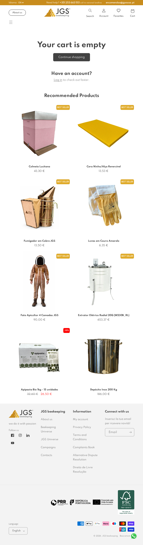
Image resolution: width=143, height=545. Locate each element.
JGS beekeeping (110, 536)
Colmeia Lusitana (39, 166)
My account (80, 419)
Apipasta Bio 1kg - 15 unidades (39, 389)
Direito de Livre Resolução (83, 469)
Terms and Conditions (80, 437)
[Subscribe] (130, 432)
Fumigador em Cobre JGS (39, 241)
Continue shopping (71, 57)
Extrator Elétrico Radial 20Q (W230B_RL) (103, 315)
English (16, 531)
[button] (90, 10)
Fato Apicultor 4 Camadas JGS (39, 315)
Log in (58, 80)
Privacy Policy (82, 427)
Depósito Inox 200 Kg (103, 389)
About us (17, 12)
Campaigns (48, 447)
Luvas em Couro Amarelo (103, 241)
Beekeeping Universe (48, 429)
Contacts (46, 455)
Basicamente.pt (127, 536)
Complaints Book (84, 447)
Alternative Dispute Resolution (85, 457)
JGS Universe (49, 439)
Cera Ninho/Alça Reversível (104, 166)
